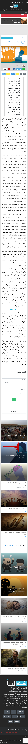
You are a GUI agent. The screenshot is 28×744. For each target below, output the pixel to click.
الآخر (21, 74)
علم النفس (13, 74)
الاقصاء (4, 74)
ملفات (10, 721)
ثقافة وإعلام (7, 716)
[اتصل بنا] (21, 10)
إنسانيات (22, 38)
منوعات (17, 721)
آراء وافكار (21, 712)
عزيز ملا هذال (9, 545)
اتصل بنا (11, 2)
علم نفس (16, 38)
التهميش (8, 74)
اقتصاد (22, 716)
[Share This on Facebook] (14, 69)
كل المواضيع (18, 2)
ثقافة (24, 74)
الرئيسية (26, 2)
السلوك (17, 74)
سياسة (13, 712)
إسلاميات (7, 712)
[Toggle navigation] (26, 12)
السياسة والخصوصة (24, 737)
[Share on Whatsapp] (23, 69)
